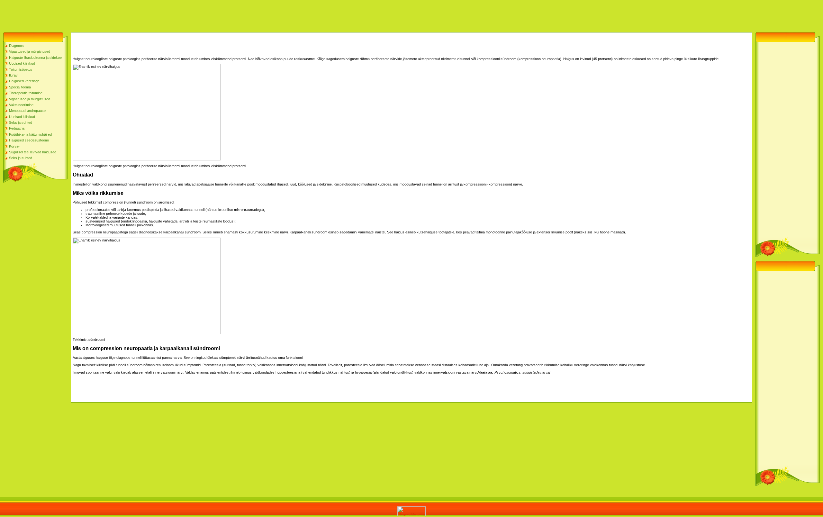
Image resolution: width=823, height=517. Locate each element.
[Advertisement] (117, 14)
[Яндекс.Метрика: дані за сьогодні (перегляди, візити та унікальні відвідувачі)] (411, 511)
